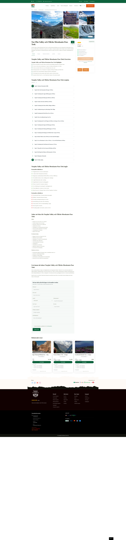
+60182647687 (35, 422)
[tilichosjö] (86, 11)
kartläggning (87, 401)
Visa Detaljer (42, 362)
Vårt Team (86, 399)
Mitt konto (80, 1)
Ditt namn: (35, 286)
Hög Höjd (75, 396)
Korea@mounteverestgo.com (37, 425)
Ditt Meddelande (35, 315)
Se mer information (41, 356)
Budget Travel (76, 399)
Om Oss (86, 396)
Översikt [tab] (33, 53)
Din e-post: (35, 292)
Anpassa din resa (90, 5)
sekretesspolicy (49, 326)
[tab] (62, 352)
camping (75, 401)
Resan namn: (35, 284)
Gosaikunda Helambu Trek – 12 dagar (83, 354)
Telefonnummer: (56, 298)
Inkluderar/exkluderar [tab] (46, 53)
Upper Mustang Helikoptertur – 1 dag (40, 354)
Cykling (65, 401)
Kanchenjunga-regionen (56, 403)
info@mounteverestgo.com (48, 1)
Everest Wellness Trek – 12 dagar (61, 354)
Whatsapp (85, 69)
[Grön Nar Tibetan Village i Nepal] (71, 25)
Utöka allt (33, 82)
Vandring (47, 5)
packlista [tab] (53, 53)
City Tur (65, 396)
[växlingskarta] (50, 352)
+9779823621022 (39, 1)
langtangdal (55, 405)
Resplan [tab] (39, 53)
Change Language (71, 7)
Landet (34, 298)
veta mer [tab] (59, 53)
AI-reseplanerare (92, 1)
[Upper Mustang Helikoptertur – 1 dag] (41, 347)
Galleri (91, 36)
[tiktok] (33, 1)
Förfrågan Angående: (36, 309)
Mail (80, 69)
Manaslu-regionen (56, 399)
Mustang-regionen (56, 401)
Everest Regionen (55, 396)
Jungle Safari (66, 399)
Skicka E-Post (36, 329)
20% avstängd (86, 1)
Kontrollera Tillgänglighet (86, 58)
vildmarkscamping (77, 403)
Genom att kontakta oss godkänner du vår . (43, 326)
